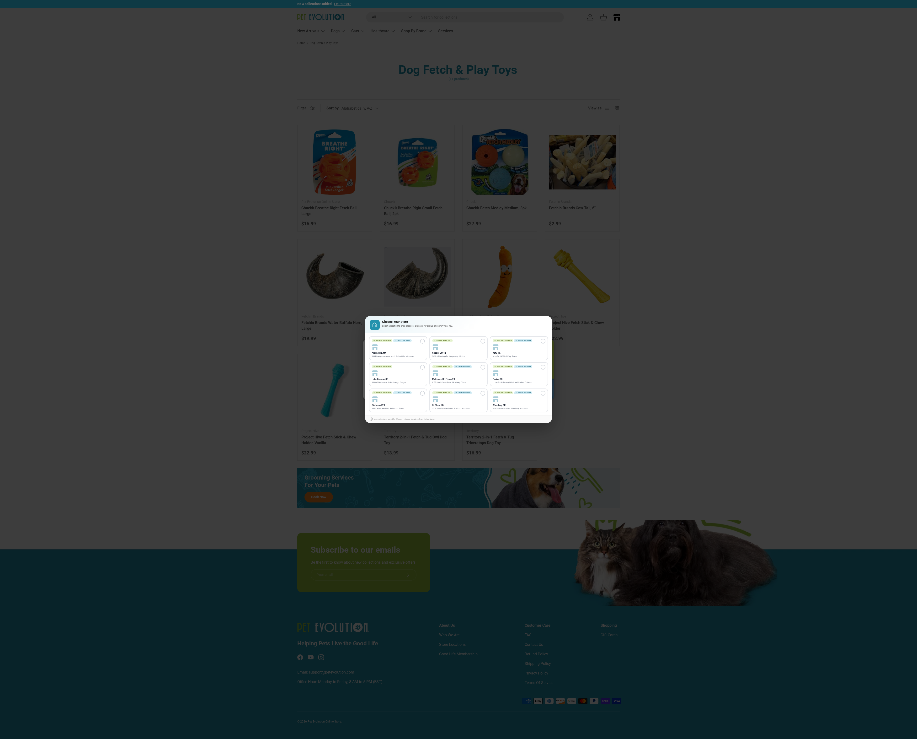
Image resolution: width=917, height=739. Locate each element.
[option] (398, 348)
